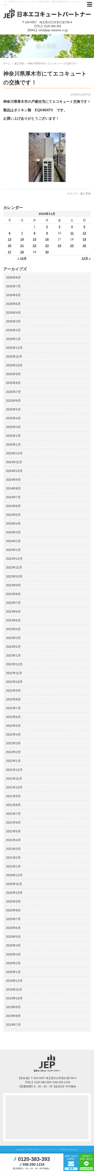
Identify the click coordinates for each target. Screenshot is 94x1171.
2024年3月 (13, 532)
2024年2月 (13, 541)
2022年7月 (13, 708)
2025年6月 (13, 400)
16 (47, 239)
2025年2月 (13, 435)
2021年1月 (13, 866)
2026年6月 (13, 295)
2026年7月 (13, 286)
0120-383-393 (52, 26)
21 (22, 245)
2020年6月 (13, 928)
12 (84, 233)
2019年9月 (13, 1007)
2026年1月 (13, 339)
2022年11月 (14, 673)
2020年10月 (14, 892)
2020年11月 (14, 884)
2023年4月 (13, 629)
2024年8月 (13, 488)
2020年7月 (13, 919)
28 (22, 252)
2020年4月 (13, 945)
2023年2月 (13, 646)
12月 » (86, 258)
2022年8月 (13, 699)
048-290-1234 (33, 1164)
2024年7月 (13, 497)
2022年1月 (13, 761)
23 (47, 245)
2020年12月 (14, 875)
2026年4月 (13, 312)
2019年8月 (13, 1016)
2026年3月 (13, 321)
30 (47, 252)
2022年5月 (13, 725)
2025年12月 (14, 347)
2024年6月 (13, 506)
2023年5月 (13, 620)
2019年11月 (14, 989)
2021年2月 (13, 857)
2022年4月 (13, 734)
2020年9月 (13, 901)
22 (34, 245)
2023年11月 (14, 567)
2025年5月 (13, 409)
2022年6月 (13, 717)
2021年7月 (13, 813)
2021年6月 (13, 822)
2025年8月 (13, 383)
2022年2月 (13, 752)
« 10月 (22, 258)
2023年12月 (14, 558)
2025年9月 (13, 374)
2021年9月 (13, 796)
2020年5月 (13, 936)
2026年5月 (13, 304)
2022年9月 (13, 690)
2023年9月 (13, 585)
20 (9, 245)
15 (34, 239)
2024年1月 (13, 550)
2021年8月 (13, 805)
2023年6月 (13, 611)
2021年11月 (14, 778)
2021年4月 (13, 840)
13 (9, 239)
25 (72, 245)
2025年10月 (14, 365)
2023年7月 (13, 602)
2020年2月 (13, 963)
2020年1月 (13, 972)
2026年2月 (13, 330)
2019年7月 (13, 1024)
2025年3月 (13, 427)
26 (84, 245)
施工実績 (85, 193)
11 (72, 233)
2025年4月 (13, 418)
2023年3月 (13, 638)
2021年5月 (13, 831)
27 (9, 252)
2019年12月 (14, 980)
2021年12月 (14, 770)
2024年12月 (14, 453)
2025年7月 (13, 392)
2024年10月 (14, 471)
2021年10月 (14, 787)
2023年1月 (13, 655)
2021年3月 (13, 849)
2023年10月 (14, 576)
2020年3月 (13, 954)
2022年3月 (13, 743)
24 (59, 245)
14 (22, 239)
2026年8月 (13, 277)
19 (84, 239)
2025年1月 (13, 444)
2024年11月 (14, 462)
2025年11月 (14, 356)
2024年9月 (13, 479)
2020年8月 (13, 910)
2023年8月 (13, 594)
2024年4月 (13, 523)
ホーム (6, 63)
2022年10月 (14, 682)
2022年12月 (14, 664)
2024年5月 (13, 514)
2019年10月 (14, 998)
